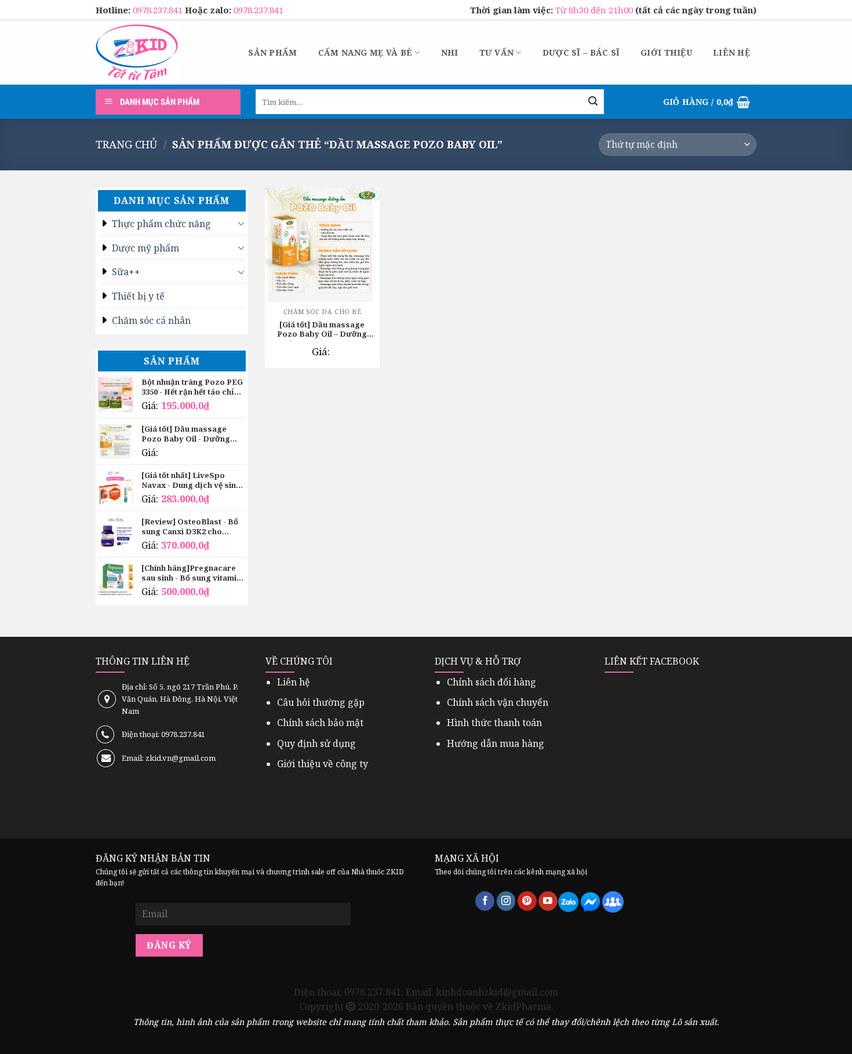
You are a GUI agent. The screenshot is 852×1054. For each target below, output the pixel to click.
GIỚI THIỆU (666, 52)
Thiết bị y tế (138, 296)
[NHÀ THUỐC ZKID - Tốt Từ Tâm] (137, 52)
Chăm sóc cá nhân (151, 320)
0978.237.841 (159, 10)
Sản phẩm (272, 52)
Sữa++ (126, 271)
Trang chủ (126, 144)
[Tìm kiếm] (593, 102)
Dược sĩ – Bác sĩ (581, 52)
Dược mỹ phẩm (145, 248)
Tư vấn (496, 52)
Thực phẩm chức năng (161, 223)
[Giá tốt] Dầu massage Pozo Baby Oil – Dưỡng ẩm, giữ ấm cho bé (322, 330)
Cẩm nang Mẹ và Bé (365, 52)
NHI (449, 52)
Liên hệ (731, 52)
